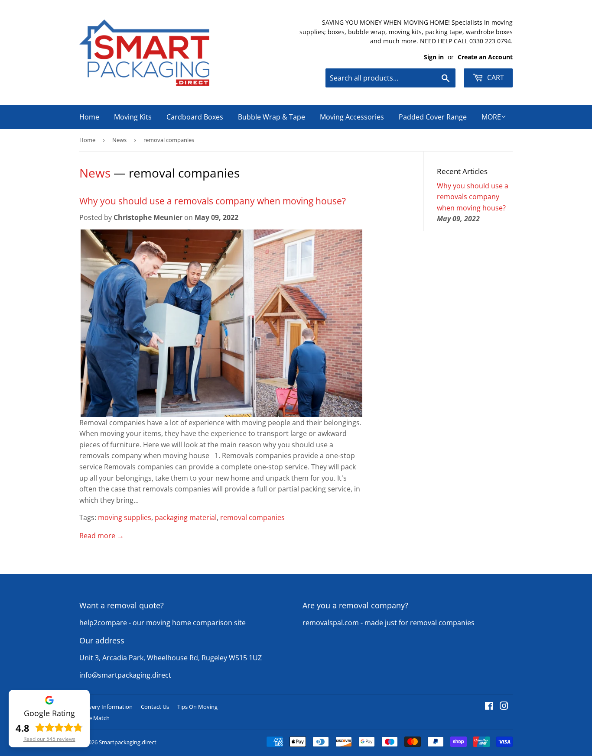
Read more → (101, 535)
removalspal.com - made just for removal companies (389, 622)
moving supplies (124, 517)
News (119, 140)
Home (89, 117)
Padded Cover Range (433, 117)
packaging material (186, 517)
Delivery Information (106, 707)
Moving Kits (133, 117)
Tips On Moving (197, 707)
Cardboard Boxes (194, 117)
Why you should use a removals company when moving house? (212, 200)
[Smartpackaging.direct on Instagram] (504, 706)
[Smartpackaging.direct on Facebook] (489, 706)
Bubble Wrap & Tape (271, 117)
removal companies (252, 517)
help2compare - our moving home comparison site (162, 622)
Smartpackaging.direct (127, 742)
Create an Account (485, 57)
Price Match (94, 718)
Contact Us (155, 707)
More (491, 117)
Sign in (434, 57)
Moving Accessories (352, 117)
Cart (494, 77)
